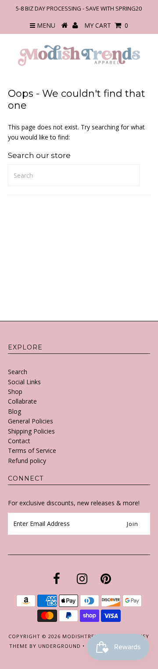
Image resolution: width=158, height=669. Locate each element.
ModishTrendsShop (91, 636)
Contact (19, 441)
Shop (15, 391)
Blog (14, 411)
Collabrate (22, 401)
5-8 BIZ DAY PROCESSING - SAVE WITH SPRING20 (79, 8)
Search (17, 372)
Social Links (24, 382)
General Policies (30, 421)
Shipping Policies (31, 431)
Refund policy (27, 460)
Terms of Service (32, 450)
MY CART (106, 25)
